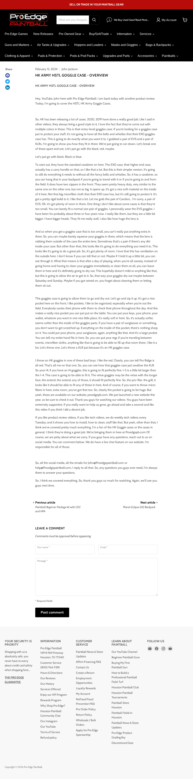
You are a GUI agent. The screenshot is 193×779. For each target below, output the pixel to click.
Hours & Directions (51, 673)
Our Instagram (48, 721)
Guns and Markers (17, 44)
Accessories (146, 55)
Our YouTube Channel (124, 652)
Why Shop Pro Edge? (52, 705)
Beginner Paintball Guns (126, 657)
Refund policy (48, 737)
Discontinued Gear (122, 743)
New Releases (43, 34)
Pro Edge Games (16, 34)
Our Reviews (47, 678)
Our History (47, 683)
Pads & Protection (50, 55)
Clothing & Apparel (18, 55)
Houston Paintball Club (125, 687)
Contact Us (82, 667)
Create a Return (85, 673)
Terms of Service (50, 732)
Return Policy (84, 714)
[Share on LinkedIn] (7, 87)
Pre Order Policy (86, 709)
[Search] (94, 19)
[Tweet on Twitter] (7, 81)
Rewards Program (50, 700)
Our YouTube (48, 726)
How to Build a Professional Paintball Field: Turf (124, 677)
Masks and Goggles (125, 44)
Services (146, 34)
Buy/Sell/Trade (99, 34)
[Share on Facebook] (7, 75)
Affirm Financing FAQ (88, 662)
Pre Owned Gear (70, 34)
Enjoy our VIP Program (53, 694)
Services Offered (50, 689)
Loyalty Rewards (86, 688)
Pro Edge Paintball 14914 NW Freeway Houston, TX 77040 (52, 653)
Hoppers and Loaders (89, 44)
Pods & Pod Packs (83, 55)
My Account (83, 693)
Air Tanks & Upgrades (52, 44)
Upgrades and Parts (116, 55)
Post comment (52, 612)
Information (124, 34)
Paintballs (169, 55)
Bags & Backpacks (159, 44)
